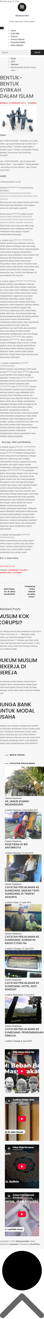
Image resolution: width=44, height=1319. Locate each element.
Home (13, 30)
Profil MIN (15, 33)
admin (33, 103)
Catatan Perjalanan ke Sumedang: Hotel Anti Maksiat (22, 986)
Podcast (14, 36)
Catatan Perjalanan (13, 798)
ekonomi (13, 570)
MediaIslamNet (22, 16)
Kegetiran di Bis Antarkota (16, 845)
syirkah (18, 573)
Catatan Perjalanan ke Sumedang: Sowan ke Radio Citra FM (22, 940)
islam (23, 570)
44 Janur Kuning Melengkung (17, 802)
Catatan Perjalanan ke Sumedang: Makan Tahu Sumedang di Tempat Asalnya (22, 892)
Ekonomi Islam (7, 566)
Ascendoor (13, 1244)
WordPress (35, 1244)
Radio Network (17, 45)
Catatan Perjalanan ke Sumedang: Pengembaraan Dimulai (24, 1032)
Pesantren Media (18, 42)
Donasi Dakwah (17, 39)
